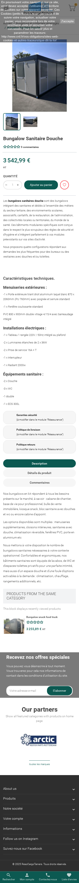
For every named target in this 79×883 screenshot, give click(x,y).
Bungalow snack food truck (42, 617)
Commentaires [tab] (40, 482)
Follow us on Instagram (20, 839)
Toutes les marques (39, 764)
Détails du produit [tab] (39, 473)
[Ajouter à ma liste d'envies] (64, 184)
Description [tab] (39, 463)
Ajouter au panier (41, 184)
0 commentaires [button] (30, 147)
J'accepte (67, 21)
